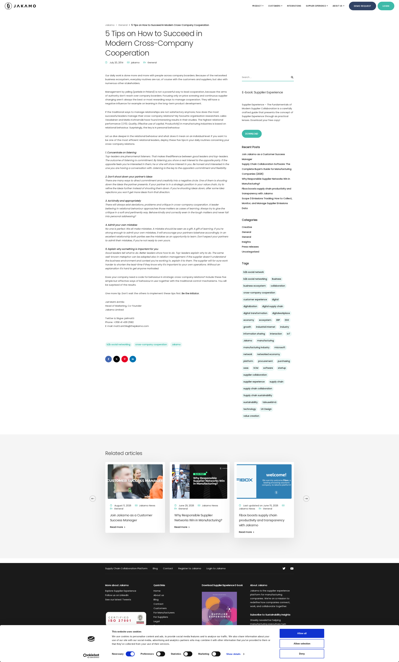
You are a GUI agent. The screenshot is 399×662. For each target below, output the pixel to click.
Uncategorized (250, 251)
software (268, 368)
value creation (251, 415)
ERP (278, 320)
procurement (265, 361)
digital (275, 299)
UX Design (266, 409)
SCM (255, 368)
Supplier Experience (316, 6)
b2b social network (253, 272)
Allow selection (302, 643)
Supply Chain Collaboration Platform (126, 568)
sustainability (250, 402)
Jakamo (176, 344)
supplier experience (254, 381)
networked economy (268, 354)
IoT (288, 333)
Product (257, 6)
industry (284, 326)
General (152, 62)
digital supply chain (272, 306)
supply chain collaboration (257, 388)
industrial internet (265, 326)
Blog (155, 568)
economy (248, 320)
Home (157, 590)
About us (337, 6)
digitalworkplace (281, 313)
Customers (274, 6)
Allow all (302, 633)
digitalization (250, 306)
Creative (247, 227)
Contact (168, 568)
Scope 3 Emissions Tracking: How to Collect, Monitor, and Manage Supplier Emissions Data (267, 203)
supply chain (276, 381)
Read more (52, 537)
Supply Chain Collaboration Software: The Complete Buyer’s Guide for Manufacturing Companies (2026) (266, 168)
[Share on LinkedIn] (133, 359)
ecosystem (265, 320)
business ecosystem (254, 285)
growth (247, 326)
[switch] (160, 653)
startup (282, 368)
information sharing (254, 333)
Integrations (294, 6)
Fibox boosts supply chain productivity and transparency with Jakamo (261, 520)
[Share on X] (116, 359)
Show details (233, 654)
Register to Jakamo (189, 568)
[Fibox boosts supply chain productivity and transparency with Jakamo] (264, 481)
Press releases (250, 246)
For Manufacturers (164, 612)
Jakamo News (14, 505)
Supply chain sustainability (257, 395)
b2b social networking (118, 344)
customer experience (255, 299)
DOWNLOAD (251, 133)
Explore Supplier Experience (120, 590)
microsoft (279, 347)
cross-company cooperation (151, 344)
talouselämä (269, 402)
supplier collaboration (255, 374)
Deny (302, 653)
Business (276, 278)
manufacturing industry (256, 347)
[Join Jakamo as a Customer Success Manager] (135, 481)
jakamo (135, 62)
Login (386, 6)
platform (248, 361)
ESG (287, 320)
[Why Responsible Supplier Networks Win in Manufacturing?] (199, 481)
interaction (276, 333)
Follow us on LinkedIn (117, 595)
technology (249, 409)
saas (245, 368)
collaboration (278, 285)
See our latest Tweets (118, 599)
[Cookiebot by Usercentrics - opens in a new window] (91, 656)
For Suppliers (161, 617)
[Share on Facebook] (108, 359)
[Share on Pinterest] (124, 359)
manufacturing (265, 340)
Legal (157, 621)
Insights (246, 241)
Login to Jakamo (216, 568)
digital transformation (255, 313)
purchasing (284, 361)
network (247, 354)
